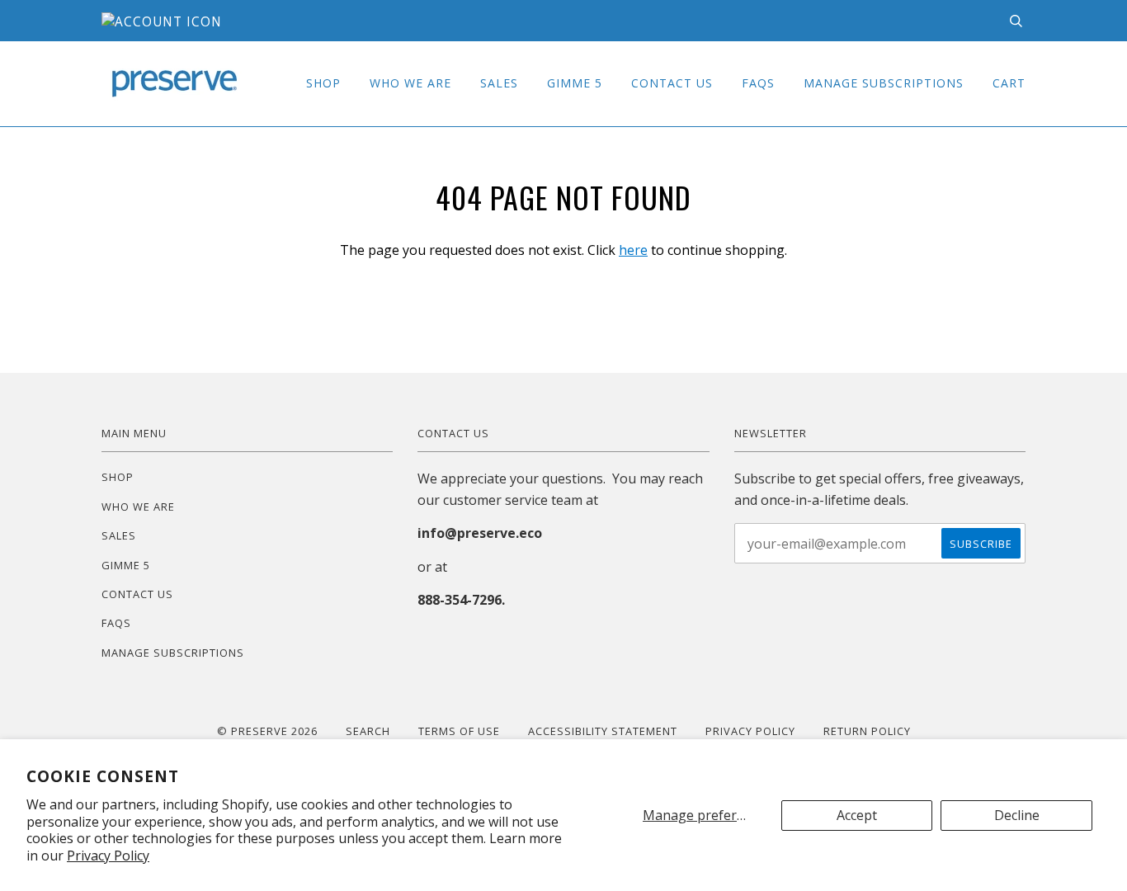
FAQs (758, 83)
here (633, 250)
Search (368, 731)
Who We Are (410, 83)
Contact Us (672, 83)
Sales (499, 83)
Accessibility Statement (602, 731)
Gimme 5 (574, 83)
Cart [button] (1009, 83)
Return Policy (867, 731)
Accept (857, 815)
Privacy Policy (108, 855)
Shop (323, 83)
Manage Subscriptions (884, 83)
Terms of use (459, 731)
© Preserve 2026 (267, 731)
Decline (1017, 815)
